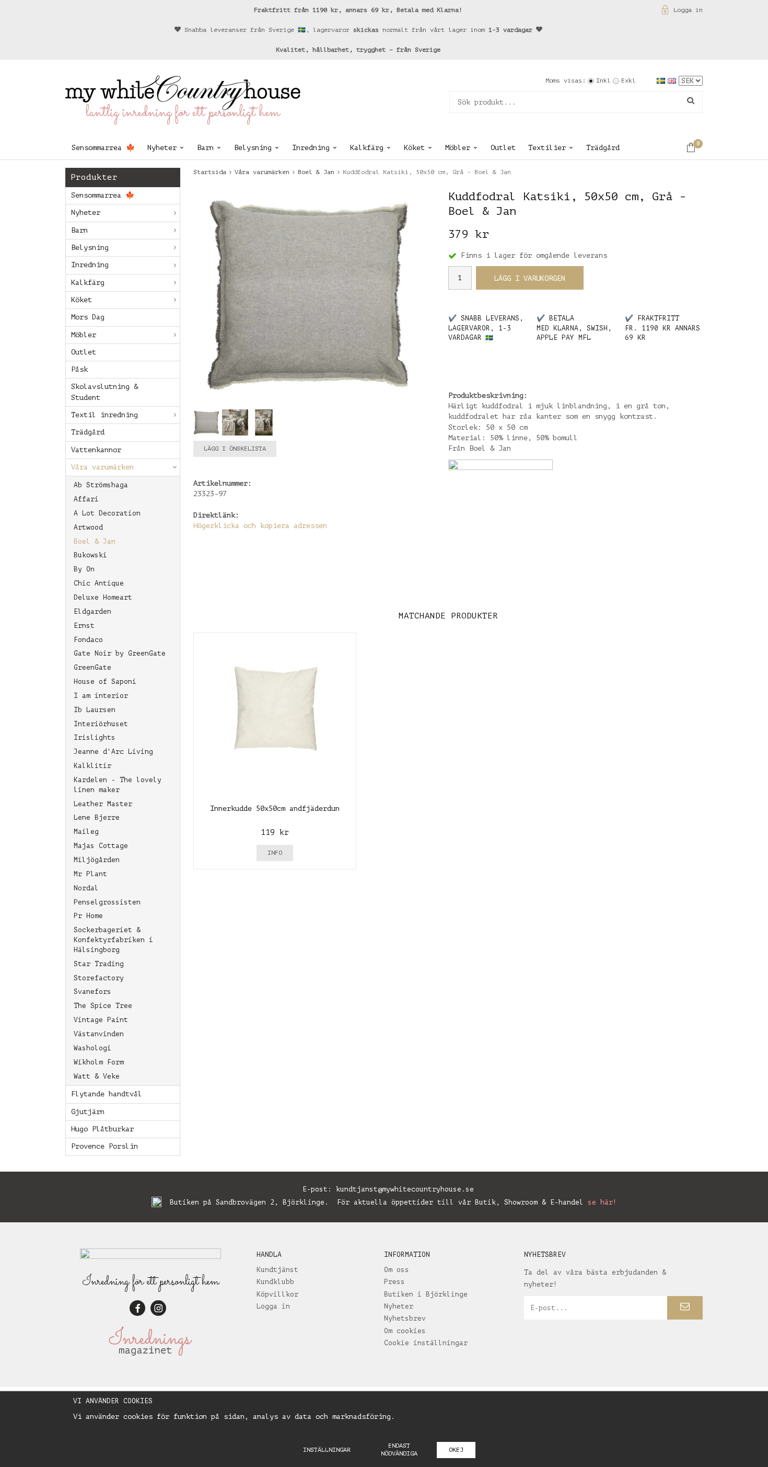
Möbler (457, 148)
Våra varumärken (102, 467)
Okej (456, 1449)
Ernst (84, 625)
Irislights (94, 737)
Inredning (311, 148)
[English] (673, 80)
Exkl (628, 80)
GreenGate (92, 667)
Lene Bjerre (97, 817)
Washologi (92, 1048)
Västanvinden (99, 1034)
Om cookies (405, 1331)
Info (274, 852)
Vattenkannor (96, 450)
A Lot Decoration (107, 513)
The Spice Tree (103, 1006)
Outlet (503, 148)
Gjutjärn (87, 1112)
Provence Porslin (104, 1146)
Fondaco (88, 640)
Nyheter (162, 148)
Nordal (86, 888)
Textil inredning (104, 415)
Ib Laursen (94, 710)
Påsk (79, 369)
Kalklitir (92, 766)
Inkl (603, 80)
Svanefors (92, 991)
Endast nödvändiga (399, 1449)
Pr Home (88, 916)
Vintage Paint (101, 1020)
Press (394, 1282)
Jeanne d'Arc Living (113, 751)
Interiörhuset (101, 724)
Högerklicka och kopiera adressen (260, 526)
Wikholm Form (99, 1062)
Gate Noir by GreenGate (120, 653)
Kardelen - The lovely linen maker (117, 785)
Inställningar (327, 1449)
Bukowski (90, 555)
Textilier (547, 148)
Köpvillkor (277, 1294)
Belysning (253, 148)
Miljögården (97, 860)
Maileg (86, 831)
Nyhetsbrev (405, 1318)
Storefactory (99, 978)
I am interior (101, 696)
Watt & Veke (97, 1076)
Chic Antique (99, 583)
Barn (205, 148)
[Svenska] (662, 80)
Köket (414, 148)
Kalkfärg (366, 148)
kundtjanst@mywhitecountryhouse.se (405, 1189)
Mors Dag (87, 317)
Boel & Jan (94, 541)
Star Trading (99, 964)
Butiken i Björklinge (426, 1294)
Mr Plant (90, 874)
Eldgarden (92, 611)
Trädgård (603, 148)
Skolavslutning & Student (104, 392)
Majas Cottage (101, 846)
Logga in (688, 10)
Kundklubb (275, 1282)
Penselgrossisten (107, 902)
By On (84, 569)
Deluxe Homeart (103, 597)
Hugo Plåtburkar (102, 1129)
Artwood (88, 527)
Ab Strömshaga (101, 485)
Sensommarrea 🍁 (103, 148)
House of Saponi (105, 681)
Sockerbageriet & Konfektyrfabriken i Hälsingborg (113, 940)
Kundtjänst (277, 1270)
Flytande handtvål (106, 1094)
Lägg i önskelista (235, 448)
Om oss (396, 1270)
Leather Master (103, 804)
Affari (86, 499)
